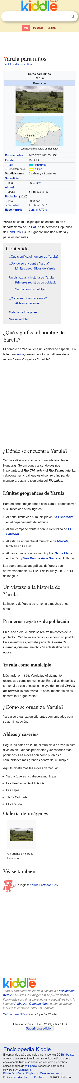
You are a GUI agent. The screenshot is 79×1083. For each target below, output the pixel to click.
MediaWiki (24, 1069)
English (52, 28)
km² (38, 183)
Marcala (62, 541)
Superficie (12, 178)
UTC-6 (43, 209)
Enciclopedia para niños (17, 64)
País (10, 165)
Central (33, 209)
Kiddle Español (12, 1073)
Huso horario (13, 209)
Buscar (72, 16)
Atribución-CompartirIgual (31, 1003)
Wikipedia (31, 1066)
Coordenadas (14, 155)
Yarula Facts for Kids (44, 885)
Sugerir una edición (39, 1028)
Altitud (9, 187)
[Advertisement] (39, 42)
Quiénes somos (49, 1073)
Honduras (40, 165)
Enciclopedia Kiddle (27, 1049)
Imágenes (38, 28)
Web (26, 28)
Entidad (10, 160)
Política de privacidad (16, 1077)
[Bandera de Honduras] (31, 165)
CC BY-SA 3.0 (65, 1054)
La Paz (37, 169)
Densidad (13, 205)
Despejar (64, 16)
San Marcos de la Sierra (40, 558)
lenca (20, 354)
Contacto (39, 1077)
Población (11, 196)
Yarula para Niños (15, 1014)
